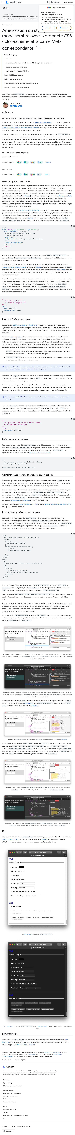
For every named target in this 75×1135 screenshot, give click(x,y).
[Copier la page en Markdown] (36, 47)
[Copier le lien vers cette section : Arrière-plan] (15, 112)
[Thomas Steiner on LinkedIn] (14, 106)
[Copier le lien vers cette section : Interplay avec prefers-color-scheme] (41, 512)
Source (48, 162)
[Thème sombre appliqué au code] (72, 226)
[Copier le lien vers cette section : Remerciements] (19, 1034)
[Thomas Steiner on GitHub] (11, 106)
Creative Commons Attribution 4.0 (53, 1052)
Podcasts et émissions (9, 1102)
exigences (26, 500)
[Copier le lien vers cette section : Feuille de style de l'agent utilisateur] (33, 182)
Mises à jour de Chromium (10, 1096)
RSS (4, 1118)
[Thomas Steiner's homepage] (21, 106)
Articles (5, 8)
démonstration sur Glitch (10, 839)
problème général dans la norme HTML (58, 504)
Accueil (4, 25)
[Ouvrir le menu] (3, 2)
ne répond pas (15, 500)
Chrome (27, 196)
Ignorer (48, 28)
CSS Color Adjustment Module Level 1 (25, 325)
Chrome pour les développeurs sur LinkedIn (15, 1115)
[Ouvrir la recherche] (48, 2)
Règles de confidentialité (24, 1126)
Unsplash (32, 1045)
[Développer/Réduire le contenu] (16, 55)
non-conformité (42, 1026)
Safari (70, 196)
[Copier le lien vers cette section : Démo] (9, 831)
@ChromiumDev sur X (9, 1109)
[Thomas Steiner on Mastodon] (16, 106)
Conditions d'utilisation (8, 1126)
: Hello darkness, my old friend (21, 128)
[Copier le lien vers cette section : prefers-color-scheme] (19, 157)
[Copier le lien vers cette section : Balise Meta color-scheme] (29, 439)
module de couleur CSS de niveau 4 (14, 267)
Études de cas (7, 1099)
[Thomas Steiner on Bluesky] (19, 106)
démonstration (28, 934)
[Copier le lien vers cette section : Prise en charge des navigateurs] (31, 153)
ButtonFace (64, 739)
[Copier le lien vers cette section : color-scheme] (13, 169)
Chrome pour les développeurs (12, 1093)
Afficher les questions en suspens (12, 1086)
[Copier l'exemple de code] (74, 226)
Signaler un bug (7, 1083)
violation (44, 839)
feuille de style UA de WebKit (29, 210)
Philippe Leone (21, 1045)
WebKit (28, 504)
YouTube (5, 1112)
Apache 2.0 (32, 1054)
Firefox (61, 196)
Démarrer (64, 28)
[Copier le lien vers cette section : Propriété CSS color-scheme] (32, 319)
